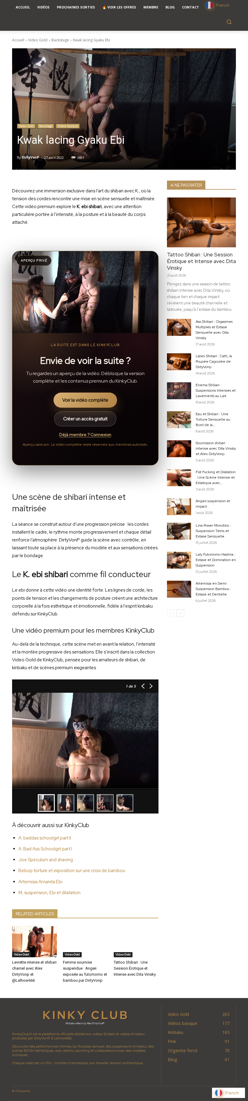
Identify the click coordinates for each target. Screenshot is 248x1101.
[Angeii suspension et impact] (179, 506)
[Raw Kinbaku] (85, 1017)
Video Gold (37, 40)
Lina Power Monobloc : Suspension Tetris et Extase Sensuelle (213, 531)
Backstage (60, 40)
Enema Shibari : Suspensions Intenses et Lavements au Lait (216, 390)
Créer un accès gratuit (85, 419)
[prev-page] (171, 613)
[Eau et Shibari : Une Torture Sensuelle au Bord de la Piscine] (179, 419)
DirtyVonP (30, 157)
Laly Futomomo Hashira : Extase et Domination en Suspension (216, 560)
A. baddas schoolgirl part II (44, 838)
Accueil (18, 40)
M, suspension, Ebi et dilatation (49, 893)
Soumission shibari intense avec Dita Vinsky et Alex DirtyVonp (216, 448)
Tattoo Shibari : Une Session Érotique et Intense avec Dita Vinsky (135, 968)
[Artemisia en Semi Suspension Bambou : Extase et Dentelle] (179, 589)
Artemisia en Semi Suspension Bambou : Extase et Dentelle (213, 589)
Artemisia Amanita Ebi (40, 882)
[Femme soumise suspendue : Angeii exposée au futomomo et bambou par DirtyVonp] (85, 942)
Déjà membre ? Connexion (85, 434)
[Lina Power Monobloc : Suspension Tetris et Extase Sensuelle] (179, 531)
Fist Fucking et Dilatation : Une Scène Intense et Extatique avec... (216, 477)
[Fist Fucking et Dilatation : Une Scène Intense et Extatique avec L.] (179, 477)
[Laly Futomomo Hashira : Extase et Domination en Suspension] (179, 560)
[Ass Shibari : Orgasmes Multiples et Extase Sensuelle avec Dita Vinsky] (179, 327)
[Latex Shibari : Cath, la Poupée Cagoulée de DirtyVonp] (179, 361)
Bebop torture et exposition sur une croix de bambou (71, 871)
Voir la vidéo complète (85, 400)
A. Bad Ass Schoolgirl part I (45, 849)
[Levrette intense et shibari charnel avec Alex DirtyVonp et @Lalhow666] (34, 942)
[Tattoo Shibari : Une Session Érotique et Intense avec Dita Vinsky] (136, 942)
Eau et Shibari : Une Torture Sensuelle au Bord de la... (213, 419)
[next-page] (180, 613)
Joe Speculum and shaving (45, 860)
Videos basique (67, 126)
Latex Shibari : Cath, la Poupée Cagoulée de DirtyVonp (214, 361)
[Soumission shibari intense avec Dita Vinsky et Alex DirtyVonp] (179, 448)
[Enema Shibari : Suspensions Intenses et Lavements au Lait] (179, 390)
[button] (229, 22)
